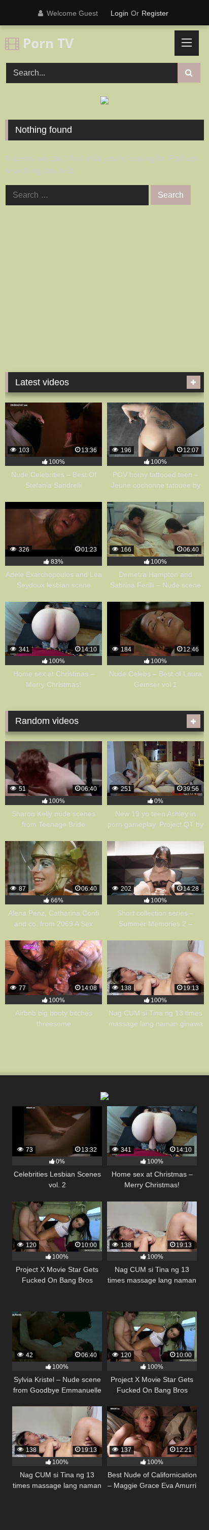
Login (119, 13)
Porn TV (46, 43)
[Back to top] (177, 1500)
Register (155, 13)
